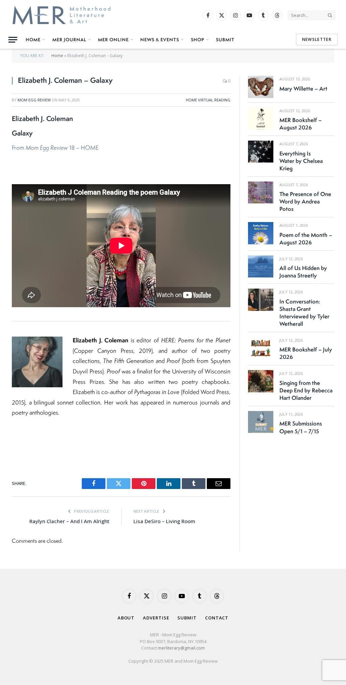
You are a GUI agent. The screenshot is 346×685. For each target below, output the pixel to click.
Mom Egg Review (34, 99)
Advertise (156, 618)
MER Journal (69, 39)
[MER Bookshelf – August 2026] (260, 118)
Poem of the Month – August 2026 (305, 238)
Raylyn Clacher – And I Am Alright (69, 521)
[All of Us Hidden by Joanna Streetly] (260, 266)
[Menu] (12, 39)
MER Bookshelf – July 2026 (305, 353)
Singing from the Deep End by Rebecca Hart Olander (305, 390)
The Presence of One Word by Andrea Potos (305, 201)
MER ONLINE (113, 39)
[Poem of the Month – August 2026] (260, 233)
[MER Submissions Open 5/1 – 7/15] (260, 422)
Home (33, 39)
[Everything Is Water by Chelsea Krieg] (260, 152)
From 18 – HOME (56, 147)
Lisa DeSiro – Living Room (164, 521)
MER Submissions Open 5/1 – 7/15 (300, 427)
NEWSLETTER (316, 39)
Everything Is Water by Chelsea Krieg (301, 161)
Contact (216, 618)
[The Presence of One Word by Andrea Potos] (260, 192)
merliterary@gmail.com (181, 648)
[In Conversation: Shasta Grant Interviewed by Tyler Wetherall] (260, 300)
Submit (225, 39)
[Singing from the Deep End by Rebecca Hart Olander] (260, 381)
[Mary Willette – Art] (260, 87)
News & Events (159, 39)
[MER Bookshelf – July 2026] (260, 348)
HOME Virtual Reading (208, 99)
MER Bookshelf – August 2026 (300, 123)
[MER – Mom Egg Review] (61, 15)
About (126, 618)
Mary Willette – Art (303, 88)
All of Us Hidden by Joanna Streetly (303, 271)
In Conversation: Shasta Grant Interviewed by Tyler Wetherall (304, 312)
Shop (197, 39)
